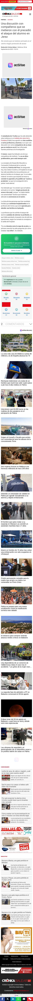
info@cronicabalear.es (21, 990)
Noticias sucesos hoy (24, 261)
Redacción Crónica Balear (9, 47)
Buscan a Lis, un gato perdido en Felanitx (16, 912)
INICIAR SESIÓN (4, 1)
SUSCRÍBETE (12, 1)
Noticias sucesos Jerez (8, 264)
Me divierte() (27, 298)
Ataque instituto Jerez (7, 258)
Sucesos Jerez (16, 268)
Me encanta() (16, 298)
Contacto (6, 956)
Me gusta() (6, 298)
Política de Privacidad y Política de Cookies (20, 959)
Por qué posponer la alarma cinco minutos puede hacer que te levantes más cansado (15, 800)
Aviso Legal (5, 959)
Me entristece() (6, 314)
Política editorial (24, 956)
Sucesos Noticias (6, 268)
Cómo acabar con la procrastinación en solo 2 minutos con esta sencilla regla (16, 815)
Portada (3, 19)
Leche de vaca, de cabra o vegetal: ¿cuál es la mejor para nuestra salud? (16, 772)
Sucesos (10, 19)
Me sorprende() (16, 314)
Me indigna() (27, 314)
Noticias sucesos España (21, 264)
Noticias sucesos (19, 258)
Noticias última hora (7, 271)
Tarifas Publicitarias (16, 961)
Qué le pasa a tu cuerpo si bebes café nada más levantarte (15, 786)
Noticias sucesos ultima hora (9, 261)
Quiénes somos (14, 956)
